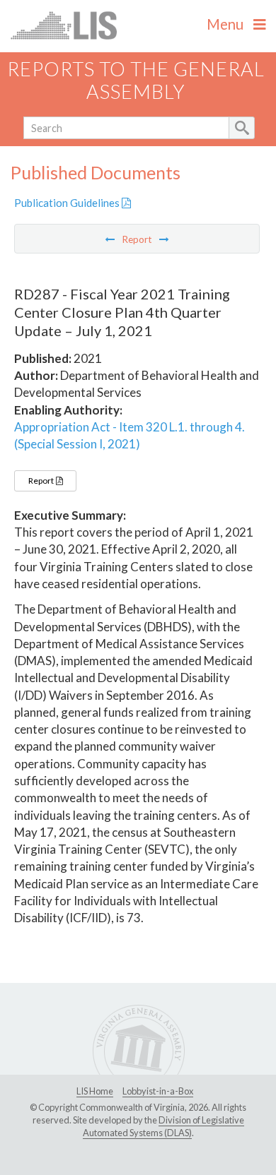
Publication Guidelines (68, 202)
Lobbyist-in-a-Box (157, 1091)
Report (41, 480)
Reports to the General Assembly (136, 80)
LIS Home (94, 1091)
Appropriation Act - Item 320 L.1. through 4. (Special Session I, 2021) (129, 435)
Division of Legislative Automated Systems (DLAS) (163, 1126)
